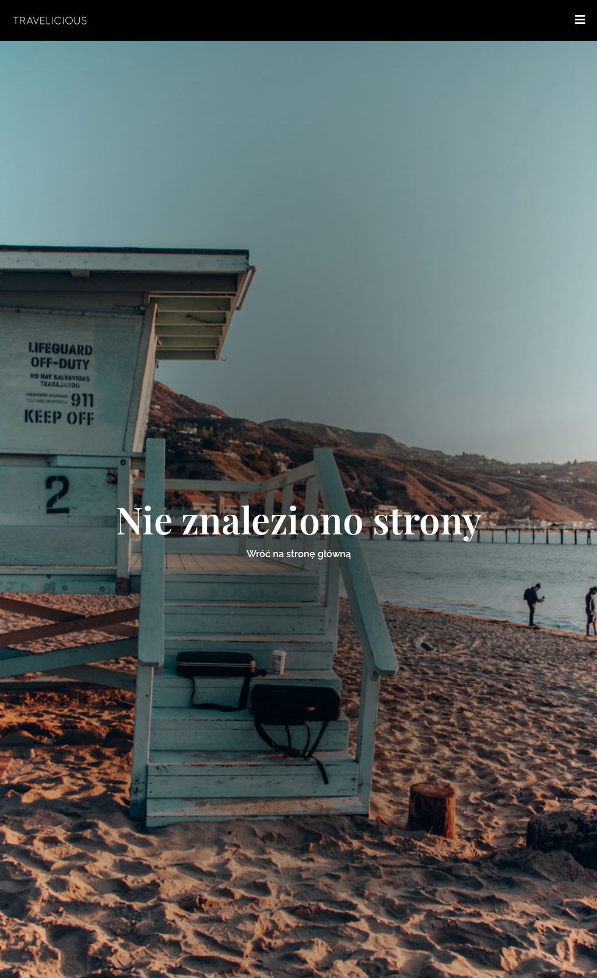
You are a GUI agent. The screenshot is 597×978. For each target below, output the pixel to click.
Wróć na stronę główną (299, 554)
